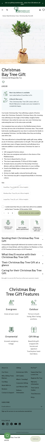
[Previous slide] (2, 3)
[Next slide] (42, 3)
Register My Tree (36, 378)
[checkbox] (22, 208)
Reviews (4, 389)
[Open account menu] (40, 10)
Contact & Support (8, 392)
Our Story (5, 372)
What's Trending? (22, 379)
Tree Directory (35, 393)
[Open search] (7, 10)
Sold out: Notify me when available (29, 213)
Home (4, 16)
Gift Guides (20, 376)
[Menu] (2, 9)
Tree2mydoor (25, 432)
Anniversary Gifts (22, 372)
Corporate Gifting (22, 383)
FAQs (33, 397)
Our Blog (5, 382)
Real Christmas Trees (13, 16)
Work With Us (6, 385)
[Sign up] (41, 406)
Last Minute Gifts (22, 386)
